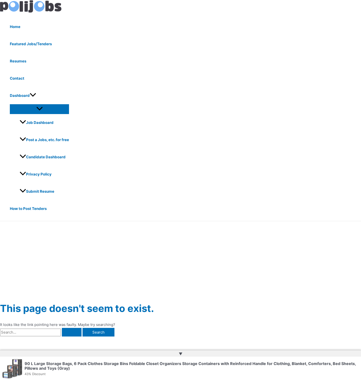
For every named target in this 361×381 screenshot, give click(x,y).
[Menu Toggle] (39, 109)
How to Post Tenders (28, 208)
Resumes (18, 61)
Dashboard (20, 95)
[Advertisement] (180, 258)
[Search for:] (41, 332)
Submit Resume (40, 191)
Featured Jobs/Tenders (31, 44)
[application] (33, 95)
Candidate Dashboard (46, 157)
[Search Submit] (72, 332)
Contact (17, 78)
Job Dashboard (40, 122)
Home (15, 26)
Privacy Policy (39, 174)
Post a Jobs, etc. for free (47, 139)
